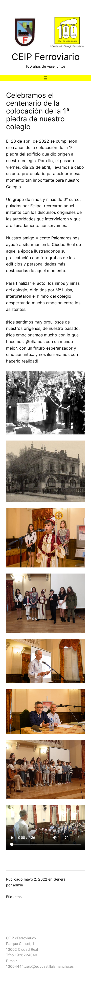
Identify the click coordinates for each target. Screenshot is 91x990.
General (60, 879)
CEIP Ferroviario (46, 56)
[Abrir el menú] (45, 78)
